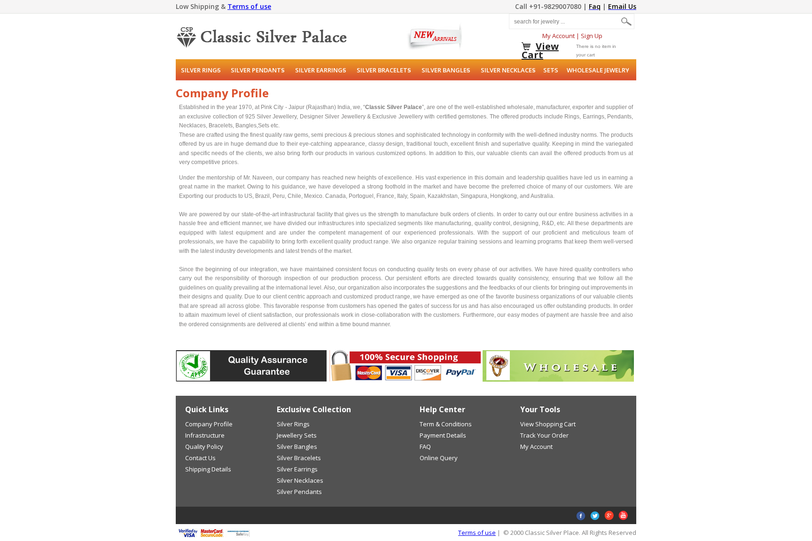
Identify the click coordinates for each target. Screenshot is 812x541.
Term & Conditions (446, 424)
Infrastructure (205, 435)
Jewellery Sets (297, 435)
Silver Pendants (258, 70)
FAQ (425, 446)
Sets (550, 70)
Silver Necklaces (508, 70)
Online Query (439, 458)
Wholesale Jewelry (598, 70)
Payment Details (443, 435)
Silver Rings (201, 70)
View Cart (540, 50)
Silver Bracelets (384, 70)
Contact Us (200, 458)
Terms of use (249, 6)
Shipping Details (208, 469)
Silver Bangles (446, 70)
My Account (558, 35)
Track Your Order (544, 435)
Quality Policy (204, 446)
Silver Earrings (320, 70)
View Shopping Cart (548, 424)
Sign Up (591, 35)
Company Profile (209, 424)
